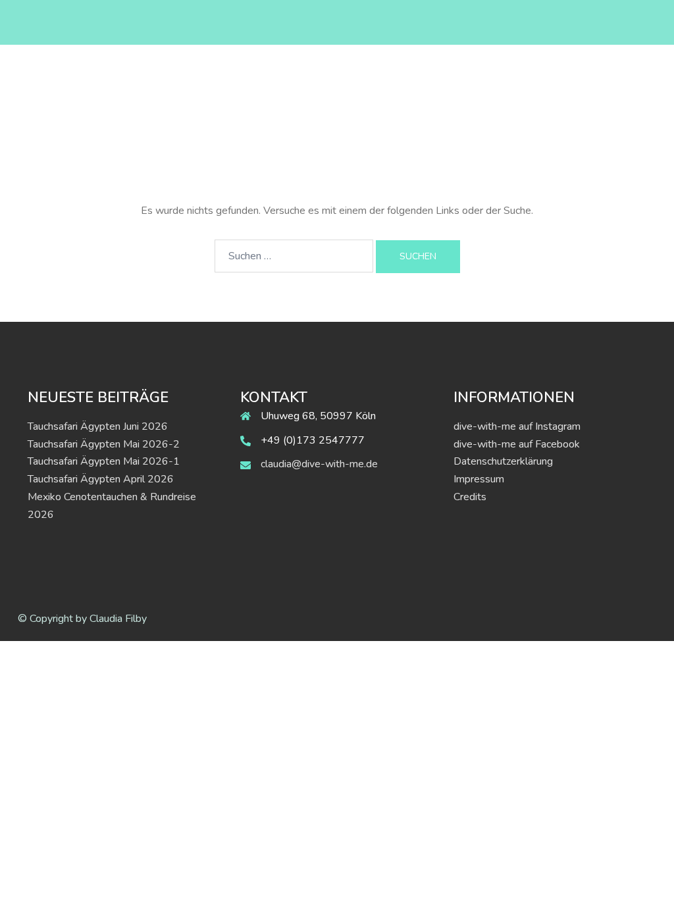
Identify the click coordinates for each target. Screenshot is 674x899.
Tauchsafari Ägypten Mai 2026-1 (104, 461)
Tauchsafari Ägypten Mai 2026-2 (104, 444)
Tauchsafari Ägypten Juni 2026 (98, 426)
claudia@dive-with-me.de (319, 464)
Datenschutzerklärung (503, 461)
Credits (470, 497)
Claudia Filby (118, 618)
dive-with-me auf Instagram (517, 426)
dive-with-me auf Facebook (517, 444)
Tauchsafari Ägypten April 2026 (101, 479)
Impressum (479, 479)
